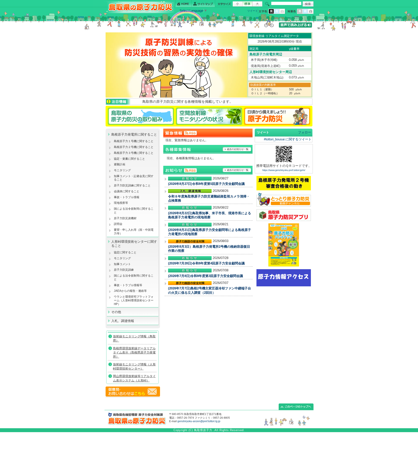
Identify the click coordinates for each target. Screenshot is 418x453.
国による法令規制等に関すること (133, 210)
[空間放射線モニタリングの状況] (209, 116)
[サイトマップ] (203, 3)
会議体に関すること (126, 191)
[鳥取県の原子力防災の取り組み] (140, 116)
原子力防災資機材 (125, 218)
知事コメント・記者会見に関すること (133, 177)
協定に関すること (125, 252)
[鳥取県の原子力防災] (139, 12)
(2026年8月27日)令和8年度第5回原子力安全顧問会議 (206, 184)
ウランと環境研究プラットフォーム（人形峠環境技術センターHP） (133, 300)
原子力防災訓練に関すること (132, 185)
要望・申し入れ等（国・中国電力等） (133, 231)
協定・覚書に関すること (129, 158)
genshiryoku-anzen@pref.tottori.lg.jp (198, 421)
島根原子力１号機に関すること (133, 141)
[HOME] (183, 3)
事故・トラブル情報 (127, 197)
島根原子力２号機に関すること (133, 147)
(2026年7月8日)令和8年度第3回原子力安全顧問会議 (205, 276)
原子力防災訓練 (124, 269)
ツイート (252, 10)
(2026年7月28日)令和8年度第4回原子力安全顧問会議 (206, 263)
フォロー (304, 132)
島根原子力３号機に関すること (133, 152)
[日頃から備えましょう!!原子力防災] (277, 116)
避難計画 (119, 164)
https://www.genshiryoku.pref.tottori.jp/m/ (283, 170)
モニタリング (122, 170)
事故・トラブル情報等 (128, 285)
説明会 (118, 224)
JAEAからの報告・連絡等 (130, 290)
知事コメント (122, 264)
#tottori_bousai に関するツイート (288, 139)
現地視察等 (121, 202)
